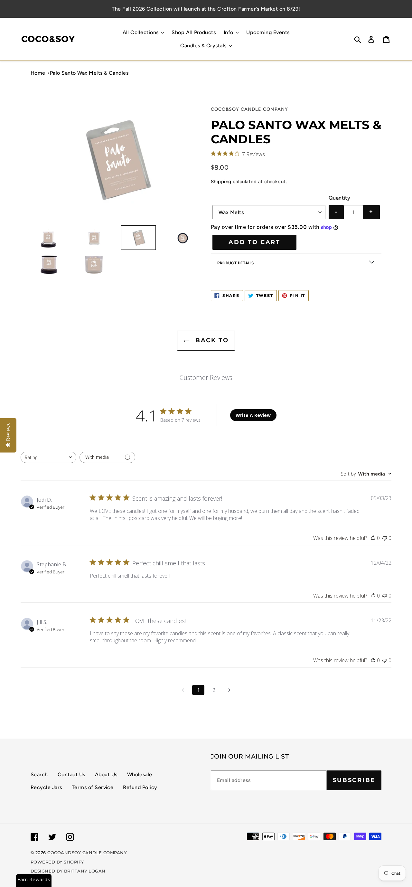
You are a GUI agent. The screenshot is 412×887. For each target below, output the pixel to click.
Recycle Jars (46, 787)
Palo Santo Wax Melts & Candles (89, 73)
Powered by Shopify (57, 861)
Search (39, 774)
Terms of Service (93, 787)
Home (38, 73)
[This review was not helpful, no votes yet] (384, 538)
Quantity (340, 198)
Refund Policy (140, 787)
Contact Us (71, 774)
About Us (106, 774)
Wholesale (139, 774)
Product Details (235, 263)
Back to (211, 340)
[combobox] (48, 457)
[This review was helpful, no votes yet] (373, 538)
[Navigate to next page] (229, 690)
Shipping (221, 181)
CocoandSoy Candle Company (86, 852)
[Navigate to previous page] (183, 690)
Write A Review (253, 415)
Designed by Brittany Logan (68, 870)
